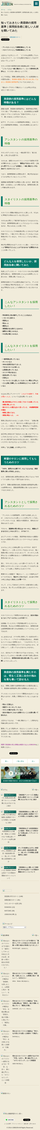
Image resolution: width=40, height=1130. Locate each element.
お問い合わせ (32, 1123)
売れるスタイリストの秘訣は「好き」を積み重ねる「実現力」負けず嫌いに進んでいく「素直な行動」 (25, 1003)
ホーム (3, 9)
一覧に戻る (20, 761)
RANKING (7, 907)
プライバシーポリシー (17, 1123)
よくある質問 (7, 1123)
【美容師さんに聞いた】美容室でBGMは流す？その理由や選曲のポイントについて (28, 869)
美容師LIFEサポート (11, 896)
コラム (9, 9)
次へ (33, 761)
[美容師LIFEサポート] (8, 800)
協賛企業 (26, 1123)
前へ (6, 761)
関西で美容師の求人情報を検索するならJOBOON (18, 744)
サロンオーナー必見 (11, 903)
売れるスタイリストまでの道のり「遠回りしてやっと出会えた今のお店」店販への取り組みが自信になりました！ (25, 943)
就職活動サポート (15, 37)
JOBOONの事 (9, 914)
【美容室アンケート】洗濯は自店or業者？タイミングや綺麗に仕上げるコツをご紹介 (28, 797)
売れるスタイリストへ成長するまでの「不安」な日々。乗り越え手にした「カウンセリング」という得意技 (25, 1058)
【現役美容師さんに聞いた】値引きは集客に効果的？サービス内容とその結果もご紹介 (28, 814)
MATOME (7, 911)
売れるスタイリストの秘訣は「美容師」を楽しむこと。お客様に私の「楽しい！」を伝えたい (25, 975)
